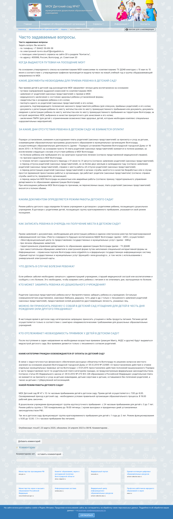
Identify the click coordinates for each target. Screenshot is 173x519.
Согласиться (86, 515)
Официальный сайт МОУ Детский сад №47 (44, 29)
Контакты (145, 24)
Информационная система (65, 488)
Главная (28, 24)
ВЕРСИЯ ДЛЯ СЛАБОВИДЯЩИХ (141, 29)
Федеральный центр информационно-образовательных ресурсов (102, 490)
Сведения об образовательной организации (63, 24)
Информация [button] (120, 24)
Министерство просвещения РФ (31, 471)
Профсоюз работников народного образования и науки (140, 489)
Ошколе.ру (22, 29)
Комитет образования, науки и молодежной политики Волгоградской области (67, 474)
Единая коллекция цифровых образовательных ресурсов (139, 473)
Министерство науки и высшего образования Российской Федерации (31, 490)
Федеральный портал (99, 471)
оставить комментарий (49, 454)
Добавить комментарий (29, 441)
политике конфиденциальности (91, 510)
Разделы (64, 29)
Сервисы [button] (97, 24)
